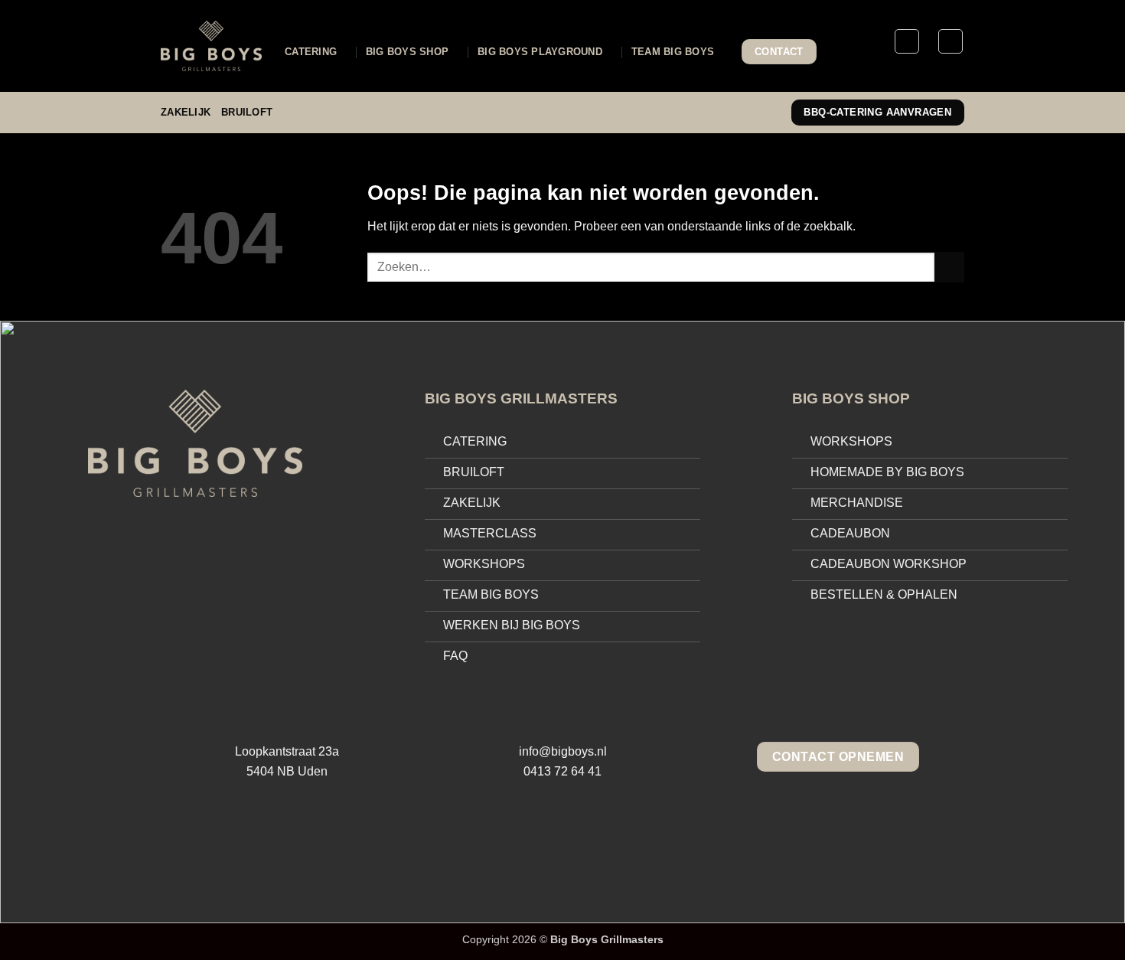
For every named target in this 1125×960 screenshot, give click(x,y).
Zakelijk (185, 112)
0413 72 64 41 (562, 771)
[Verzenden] (949, 267)
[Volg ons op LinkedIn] (594, 836)
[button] (907, 41)
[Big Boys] (211, 46)
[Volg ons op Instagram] (562, 836)
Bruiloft (246, 112)
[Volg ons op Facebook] (530, 836)
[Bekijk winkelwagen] (950, 41)
